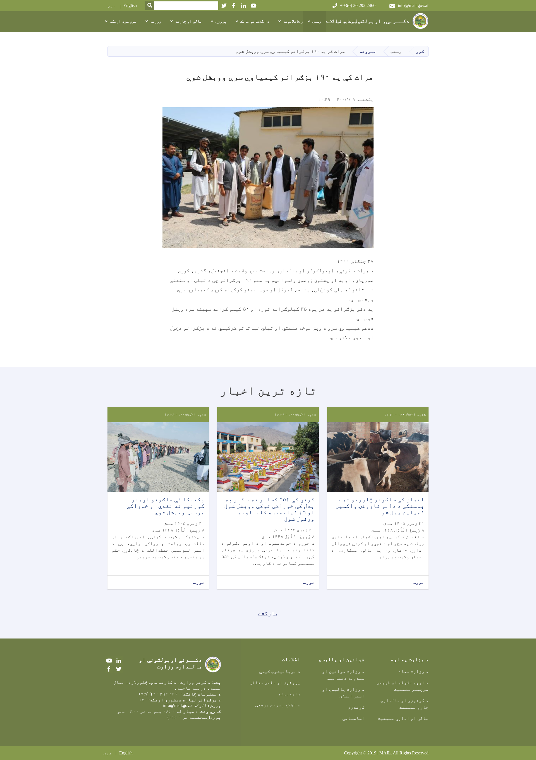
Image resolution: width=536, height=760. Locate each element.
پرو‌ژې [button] (221, 21)
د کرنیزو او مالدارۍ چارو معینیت (405, 703)
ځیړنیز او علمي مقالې (275, 682)
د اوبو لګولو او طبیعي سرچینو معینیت (403, 686)
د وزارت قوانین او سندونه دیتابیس (343, 674)
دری (111, 5)
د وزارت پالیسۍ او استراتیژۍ (343, 692)
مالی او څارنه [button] (188, 21)
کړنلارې (356, 707)
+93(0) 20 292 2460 (357, 5)
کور (420, 51)
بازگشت (268, 613)
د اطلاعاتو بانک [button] (254, 21)
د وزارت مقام (413, 671)
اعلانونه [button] (291, 21)
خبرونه (368, 51)
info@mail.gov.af (413, 5)
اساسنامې (353, 718)
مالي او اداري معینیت (403, 718)
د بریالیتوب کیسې (279, 671)
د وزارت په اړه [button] (349, 21)
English (130, 5)
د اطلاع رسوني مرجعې (277, 704)
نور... (418, 582)
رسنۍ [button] (316, 21)
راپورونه (289, 693)
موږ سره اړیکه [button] (123, 21)
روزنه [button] (155, 21)
